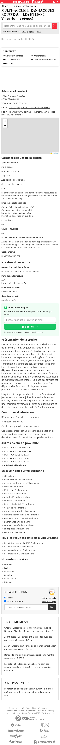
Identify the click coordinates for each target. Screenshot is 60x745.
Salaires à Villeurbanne (15, 493)
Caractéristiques (13, 59)
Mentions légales (13, 713)
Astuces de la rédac (14, 602)
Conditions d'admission (44, 59)
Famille (9, 598)
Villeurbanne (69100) (13, 421)
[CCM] (15, 725)
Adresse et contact (14, 55)
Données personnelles (15, 711)
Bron (39, 31)
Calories (8, 575)
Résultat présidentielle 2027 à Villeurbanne (24, 543)
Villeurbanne (30, 6)
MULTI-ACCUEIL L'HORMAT (16, 454)
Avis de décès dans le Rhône (17, 497)
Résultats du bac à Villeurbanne (19, 546)
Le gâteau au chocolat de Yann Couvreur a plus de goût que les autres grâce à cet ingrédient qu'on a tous (28, 692)
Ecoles (7, 568)
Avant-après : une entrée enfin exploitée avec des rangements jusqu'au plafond (28, 638)
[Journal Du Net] (44, 725)
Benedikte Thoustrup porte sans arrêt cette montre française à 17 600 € (29, 656)
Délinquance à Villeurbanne (17, 521)
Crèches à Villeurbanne (15, 465)
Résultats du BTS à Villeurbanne (19, 553)
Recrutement (46, 708)
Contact (29, 708)
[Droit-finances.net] (44, 731)
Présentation (39, 55)
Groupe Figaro (27, 713)
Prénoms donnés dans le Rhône (19, 525)
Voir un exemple (49, 598)
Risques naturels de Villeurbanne (19, 511)
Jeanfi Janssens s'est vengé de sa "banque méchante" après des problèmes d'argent (30, 647)
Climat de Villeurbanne (15, 507)
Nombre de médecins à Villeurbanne (21, 514)
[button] (5, 121)
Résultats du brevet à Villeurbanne (20, 550)
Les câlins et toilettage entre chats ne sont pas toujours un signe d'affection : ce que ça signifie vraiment (27, 667)
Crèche (10, 6)
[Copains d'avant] (15, 736)
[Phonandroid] (44, 742)
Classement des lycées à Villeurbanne (21, 483)
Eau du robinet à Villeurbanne (18, 479)
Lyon (24, 31)
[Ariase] (15, 741)
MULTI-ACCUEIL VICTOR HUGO (18, 447)
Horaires (9, 63)
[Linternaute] (15, 730)
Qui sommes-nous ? (16, 708)
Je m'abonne (28, 326)
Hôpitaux (8, 582)
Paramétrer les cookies (35, 711)
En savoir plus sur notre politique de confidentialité (23, 332)
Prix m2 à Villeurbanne (14, 532)
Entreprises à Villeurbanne (16, 528)
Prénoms (8, 564)
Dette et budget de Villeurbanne (19, 504)
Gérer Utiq (49, 711)
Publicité (36, 708)
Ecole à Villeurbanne (13, 486)
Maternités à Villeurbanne (16, 490)
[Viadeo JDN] (44, 736)
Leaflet (55, 153)
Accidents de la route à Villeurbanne (21, 518)
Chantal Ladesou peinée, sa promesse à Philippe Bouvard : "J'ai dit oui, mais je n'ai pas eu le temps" (28, 629)
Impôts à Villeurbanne (14, 500)
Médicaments (10, 578)
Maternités (9, 571)
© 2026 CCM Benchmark (44, 713)
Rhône (19, 6)
